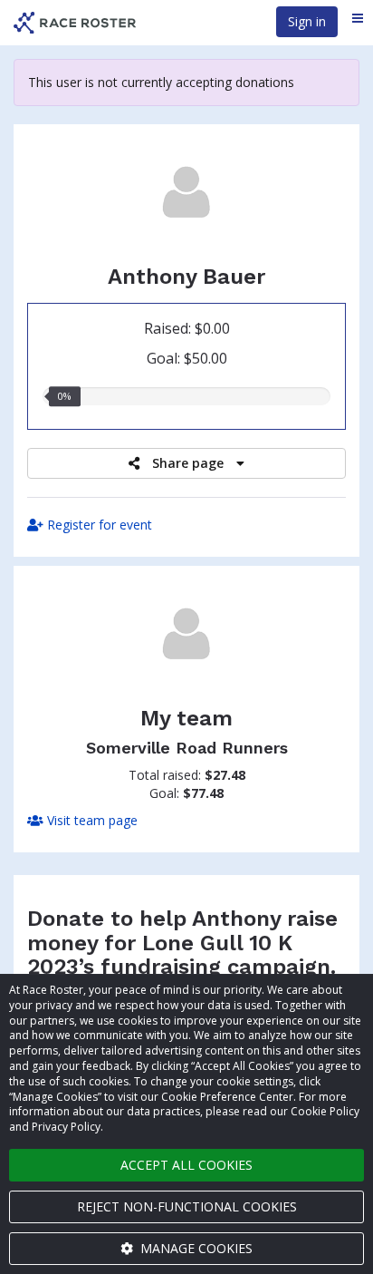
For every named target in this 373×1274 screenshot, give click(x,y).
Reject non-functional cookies (187, 1206)
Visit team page (90, 820)
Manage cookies (195, 1248)
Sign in (307, 21)
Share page (187, 463)
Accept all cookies (186, 1164)
